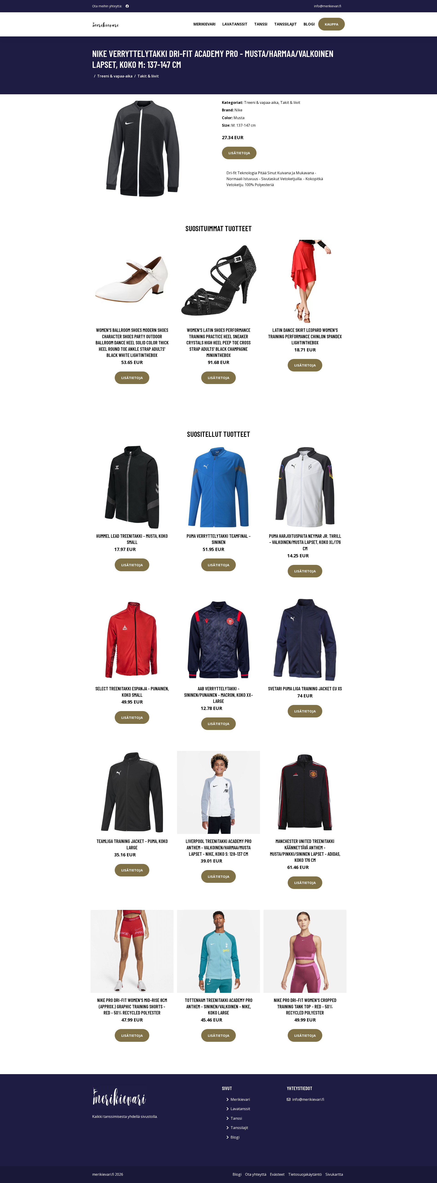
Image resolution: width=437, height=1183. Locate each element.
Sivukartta (334, 1174)
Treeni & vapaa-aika (114, 76)
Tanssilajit (285, 24)
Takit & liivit (148, 76)
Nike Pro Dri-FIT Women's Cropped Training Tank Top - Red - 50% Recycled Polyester (305, 1006)
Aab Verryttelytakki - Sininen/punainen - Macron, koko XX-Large (218, 695)
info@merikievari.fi (327, 6)
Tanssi (260, 24)
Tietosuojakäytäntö (305, 1174)
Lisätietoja (239, 153)
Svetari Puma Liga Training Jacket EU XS (305, 688)
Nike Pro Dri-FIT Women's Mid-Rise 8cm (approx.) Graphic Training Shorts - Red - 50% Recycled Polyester (132, 1006)
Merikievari (204, 24)
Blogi (309, 24)
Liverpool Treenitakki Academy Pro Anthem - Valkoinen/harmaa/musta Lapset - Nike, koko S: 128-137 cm (219, 847)
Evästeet (277, 1174)
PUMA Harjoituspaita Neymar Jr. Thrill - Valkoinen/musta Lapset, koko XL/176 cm (305, 542)
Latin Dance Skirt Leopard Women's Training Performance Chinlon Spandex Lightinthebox (305, 336)
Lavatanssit (234, 24)
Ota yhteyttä (255, 1174)
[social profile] (127, 6)
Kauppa (331, 24)
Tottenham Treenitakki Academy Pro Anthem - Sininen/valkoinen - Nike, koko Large (218, 1006)
